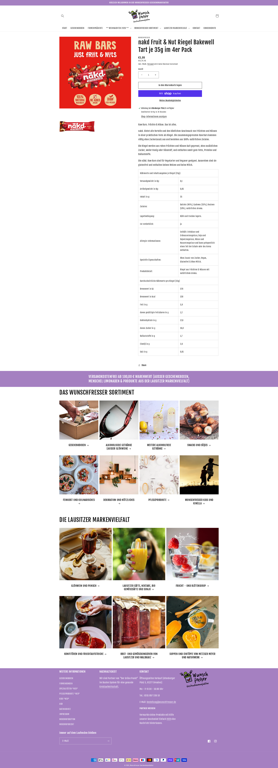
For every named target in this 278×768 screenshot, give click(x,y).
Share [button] (144, 365)
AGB (61, 704)
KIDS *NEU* (64, 699)
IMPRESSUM (64, 714)
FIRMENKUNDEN (66, 683)
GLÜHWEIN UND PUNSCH (83, 585)
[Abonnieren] (108, 741)
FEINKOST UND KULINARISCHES (79, 499)
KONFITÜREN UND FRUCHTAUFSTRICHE (84, 653)
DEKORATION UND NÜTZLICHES (119, 499)
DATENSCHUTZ (65, 709)
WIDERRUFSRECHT (66, 724)
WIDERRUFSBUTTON (67, 719)
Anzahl (140, 69)
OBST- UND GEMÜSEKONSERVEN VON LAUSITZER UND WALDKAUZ (139, 655)
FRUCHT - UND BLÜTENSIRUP (191, 585)
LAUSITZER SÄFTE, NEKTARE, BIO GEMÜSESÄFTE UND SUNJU (139, 587)
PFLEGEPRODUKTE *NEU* (69, 693)
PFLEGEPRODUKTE (157, 499)
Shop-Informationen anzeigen (154, 116)
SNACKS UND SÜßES (197, 445)
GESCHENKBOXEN (77, 445)
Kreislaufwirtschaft (108, 686)
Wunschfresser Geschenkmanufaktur (141, 765)
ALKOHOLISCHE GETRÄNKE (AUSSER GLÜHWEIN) (119, 446)
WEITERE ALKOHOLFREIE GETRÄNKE (159, 446)
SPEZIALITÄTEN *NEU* (68, 688)
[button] (62, 16)
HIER (169, 719)
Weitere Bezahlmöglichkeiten (170, 100)
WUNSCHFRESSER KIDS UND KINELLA (199, 501)
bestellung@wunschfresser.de (161, 702)
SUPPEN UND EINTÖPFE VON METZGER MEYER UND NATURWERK (192, 655)
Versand (150, 64)
